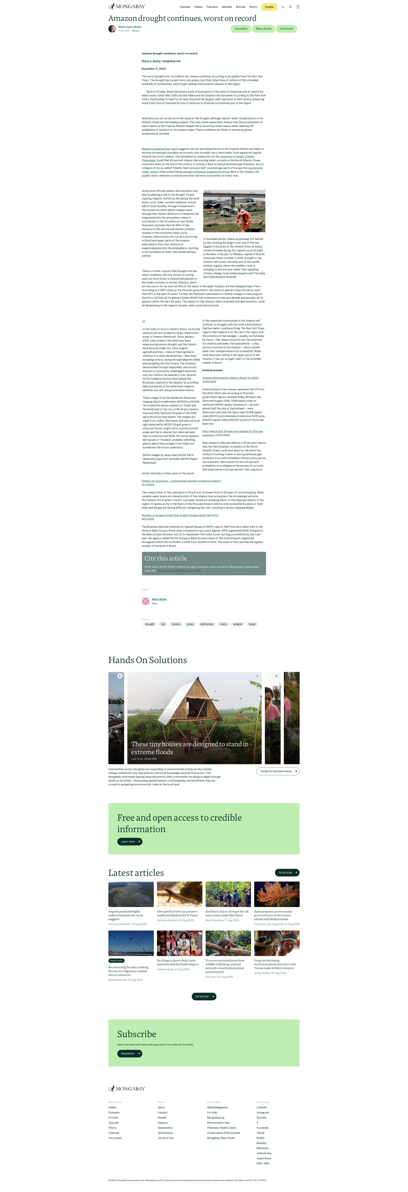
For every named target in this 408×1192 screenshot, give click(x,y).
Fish (163, 624)
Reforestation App (218, 1122)
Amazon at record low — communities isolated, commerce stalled (180, 481)
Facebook (262, 1127)
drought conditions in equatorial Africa (206, 171)
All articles (285, 872)
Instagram (263, 1112)
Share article (263, 28)
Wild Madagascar (217, 1107)
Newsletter (128, 1053)
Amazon (135, 31)
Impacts (163, 1122)
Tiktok (260, 1132)
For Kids (212, 1112)
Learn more (128, 841)
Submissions (165, 1132)
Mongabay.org (215, 1117)
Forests (176, 624)
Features (185, 6)
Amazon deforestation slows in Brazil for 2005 (230, 377)
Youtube (261, 1117)
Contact (163, 1112)
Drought (150, 624)
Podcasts (212, 6)
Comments (240, 28)
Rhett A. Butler (151, 61)
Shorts (253, 6)
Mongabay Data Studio (221, 1138)
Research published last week (160, 148)
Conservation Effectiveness (223, 1132)
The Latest (114, 1138)
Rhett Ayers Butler (130, 26)
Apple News (264, 1158)
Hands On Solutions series (276, 771)
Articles (240, 6)
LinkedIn (262, 1107)
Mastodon (263, 1148)
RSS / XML (263, 1163)
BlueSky (262, 1143)
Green (190, 624)
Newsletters (165, 1127)
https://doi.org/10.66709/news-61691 (179, 570)
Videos (198, 6)
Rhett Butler (159, 599)
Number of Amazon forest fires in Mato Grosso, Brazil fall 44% (179, 515)
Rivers (223, 624)
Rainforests (207, 624)
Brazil (252, 624)
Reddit (260, 1138)
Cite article (286, 28)
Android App (264, 1153)
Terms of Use (166, 1138)
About (161, 1107)
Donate (269, 6)
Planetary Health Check (221, 1127)
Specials (227, 6)
